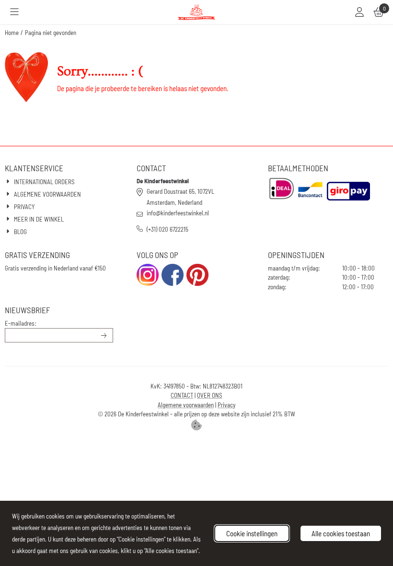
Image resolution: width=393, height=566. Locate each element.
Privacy (226, 405)
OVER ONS (209, 395)
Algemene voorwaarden (186, 405)
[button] (14, 12)
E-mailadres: (20, 323)
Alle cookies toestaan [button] (341, 533)
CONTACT (182, 395)
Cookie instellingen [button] (251, 533)
